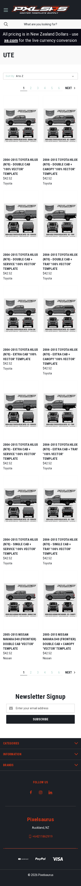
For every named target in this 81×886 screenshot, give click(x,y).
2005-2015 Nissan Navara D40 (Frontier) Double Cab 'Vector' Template (19, 642)
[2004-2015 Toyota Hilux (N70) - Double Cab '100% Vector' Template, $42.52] (21, 125)
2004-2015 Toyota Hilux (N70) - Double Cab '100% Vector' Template (20, 167)
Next (68, 88)
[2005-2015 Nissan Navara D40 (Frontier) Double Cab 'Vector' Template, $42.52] (21, 600)
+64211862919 (42, 836)
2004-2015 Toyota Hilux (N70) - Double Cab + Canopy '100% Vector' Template (60, 167)
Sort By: (10, 76)
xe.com (11, 40)
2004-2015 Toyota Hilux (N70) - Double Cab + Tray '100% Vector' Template (60, 262)
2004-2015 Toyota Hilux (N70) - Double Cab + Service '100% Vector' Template (20, 262)
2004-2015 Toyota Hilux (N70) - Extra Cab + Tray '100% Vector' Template (60, 452)
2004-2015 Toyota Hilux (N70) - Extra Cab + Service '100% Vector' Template (20, 452)
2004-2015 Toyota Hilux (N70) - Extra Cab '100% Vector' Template (20, 354)
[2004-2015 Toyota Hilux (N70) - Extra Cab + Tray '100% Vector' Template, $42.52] (60, 410)
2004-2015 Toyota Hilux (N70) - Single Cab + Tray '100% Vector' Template (60, 547)
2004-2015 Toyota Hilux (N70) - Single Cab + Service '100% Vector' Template (20, 547)
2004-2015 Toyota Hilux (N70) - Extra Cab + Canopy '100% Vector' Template (60, 357)
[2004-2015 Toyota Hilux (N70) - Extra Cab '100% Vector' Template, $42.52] (21, 315)
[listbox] (45, 76)
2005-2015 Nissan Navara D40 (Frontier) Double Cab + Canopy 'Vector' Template (59, 642)
